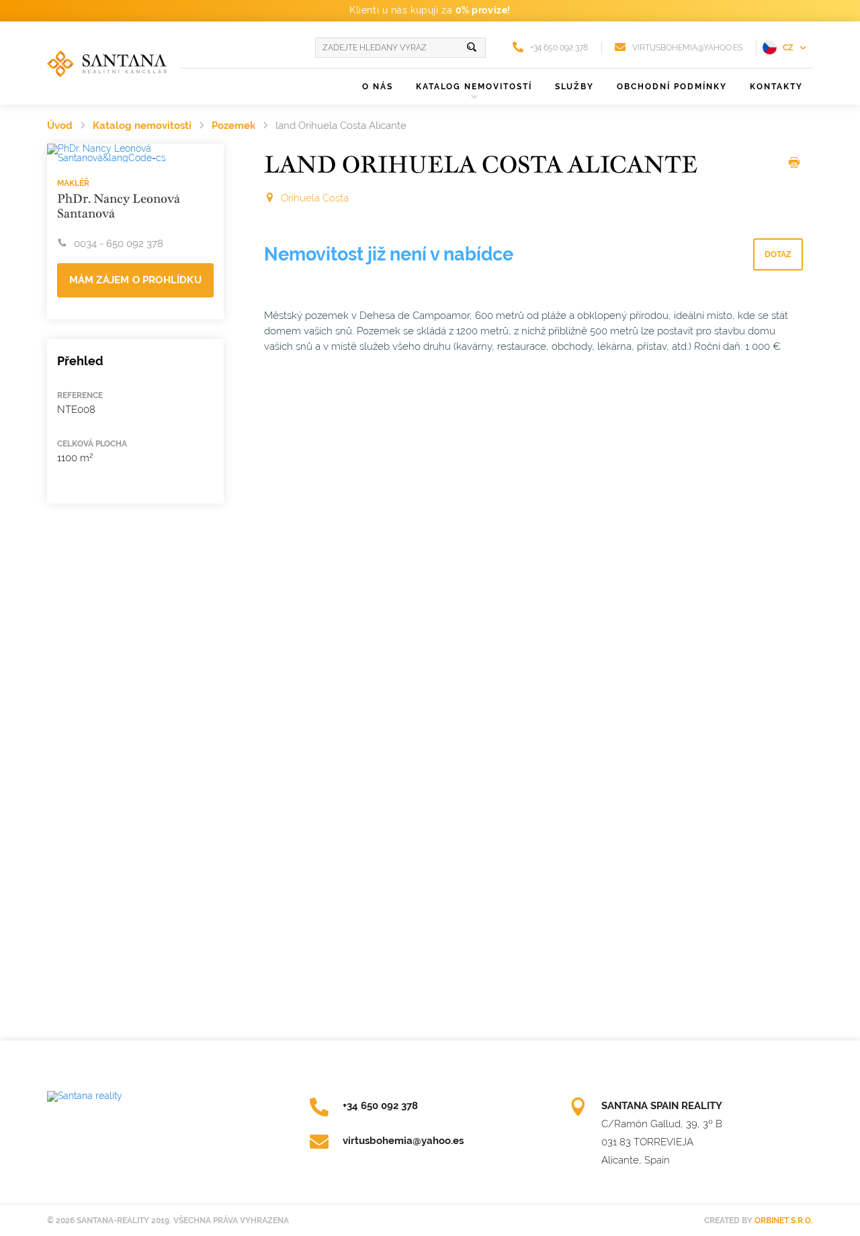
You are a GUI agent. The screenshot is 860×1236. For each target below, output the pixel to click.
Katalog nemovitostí (142, 126)
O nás (377, 86)
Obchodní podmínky (672, 86)
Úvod (60, 126)
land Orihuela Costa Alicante (340, 126)
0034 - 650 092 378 (118, 244)
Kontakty (776, 86)
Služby (574, 86)
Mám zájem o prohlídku (135, 280)
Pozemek (233, 126)
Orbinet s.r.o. (784, 1220)
